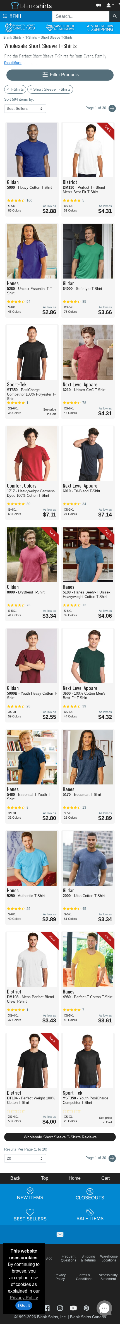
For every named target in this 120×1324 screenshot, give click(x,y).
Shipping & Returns (88, 1258)
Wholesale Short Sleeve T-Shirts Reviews (60, 1137)
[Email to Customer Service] (60, 1233)
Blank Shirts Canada (88, 1317)
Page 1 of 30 (96, 1158)
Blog (48, 1258)
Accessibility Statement (108, 1277)
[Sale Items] (90, 1214)
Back (15, 1178)
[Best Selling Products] (30, 1214)
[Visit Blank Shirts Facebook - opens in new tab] (47, 1307)
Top (44, 1178)
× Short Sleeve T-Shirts (50, 89)
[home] (31, 5)
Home (75, 1178)
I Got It (24, 1305)
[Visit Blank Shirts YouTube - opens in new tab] (73, 1307)
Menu (14, 16)
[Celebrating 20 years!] (20, 27)
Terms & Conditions (84, 1277)
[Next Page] (112, 108)
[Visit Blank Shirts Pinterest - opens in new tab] (86, 1307)
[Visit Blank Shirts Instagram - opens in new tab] (60, 1307)
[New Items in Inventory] (30, 1193)
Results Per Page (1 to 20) (25, 1149)
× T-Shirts (15, 89)
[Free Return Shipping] (100, 27)
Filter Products (64, 74)
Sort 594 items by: (19, 99)
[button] (81, 4)
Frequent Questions (68, 1258)
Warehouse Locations (109, 1258)
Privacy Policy (24, 1297)
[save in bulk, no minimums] (60, 27)
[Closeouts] (90, 1193)
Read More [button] (12, 63)
